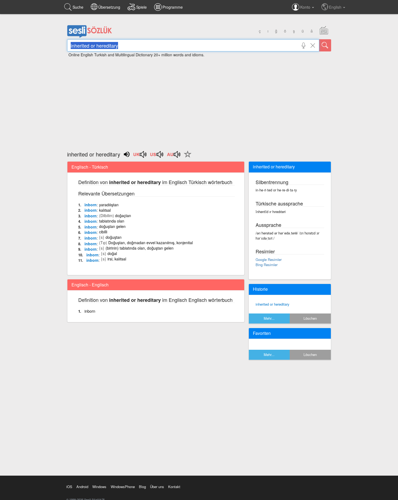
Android (82, 486)
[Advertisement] (199, 101)
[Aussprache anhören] (140, 156)
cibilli (103, 231)
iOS (69, 486)
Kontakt (174, 486)
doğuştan (114, 237)
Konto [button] (305, 7)
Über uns (157, 486)
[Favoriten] (186, 157)
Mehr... (269, 318)
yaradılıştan (109, 204)
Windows (99, 486)
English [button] (335, 7)
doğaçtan (123, 215)
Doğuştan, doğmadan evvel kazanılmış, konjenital (150, 242)
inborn (90, 204)
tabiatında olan (111, 221)
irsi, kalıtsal (116, 259)
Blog (142, 486)
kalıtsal (105, 210)
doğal (112, 253)
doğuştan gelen (112, 226)
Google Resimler (269, 259)
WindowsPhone (123, 486)
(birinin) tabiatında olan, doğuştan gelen (140, 248)
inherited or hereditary (272, 304)
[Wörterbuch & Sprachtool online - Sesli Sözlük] (89, 36)
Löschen (310, 318)
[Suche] (325, 45)
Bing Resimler (267, 264)
